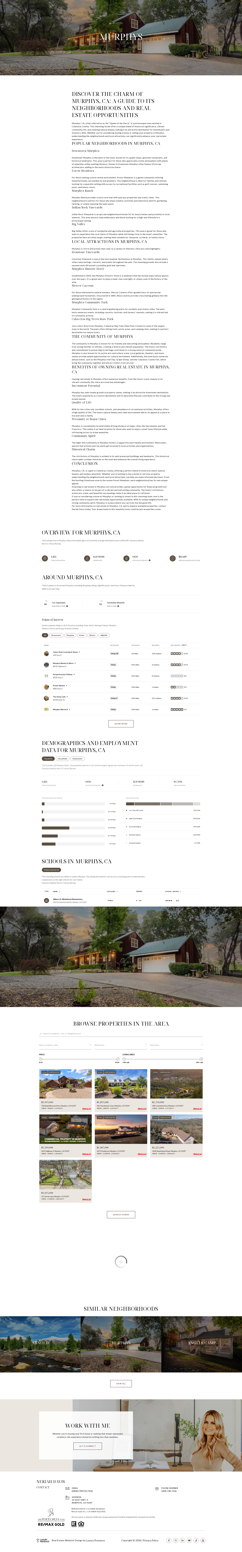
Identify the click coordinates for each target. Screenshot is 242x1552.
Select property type (48, 1045)
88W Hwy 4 (57, 688)
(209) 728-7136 (168, 1491)
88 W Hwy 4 (58, 677)
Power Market (59, 685)
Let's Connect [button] (87, 1446)
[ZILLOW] (202, 1540)
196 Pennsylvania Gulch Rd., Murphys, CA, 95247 (70, 902)
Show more (121, 724)
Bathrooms (99, 1045)
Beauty (93, 635)
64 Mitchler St (59, 700)
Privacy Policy (150, 1540)
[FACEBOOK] (168, 1540)
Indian (75, 214)
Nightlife (105, 635)
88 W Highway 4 (59, 666)
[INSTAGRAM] (175, 1540)
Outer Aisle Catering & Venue (65, 652)
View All (121, 1384)
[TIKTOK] (196, 1540)
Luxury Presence (95, 1540)
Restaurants (57, 635)
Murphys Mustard (60, 709)
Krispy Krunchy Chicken (62, 674)
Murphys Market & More (63, 663)
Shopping (71, 635)
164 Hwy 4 (57, 655)
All (46, 635)
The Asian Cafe (59, 697)
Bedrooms (154, 1045)
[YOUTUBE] (189, 1540)
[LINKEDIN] (182, 1540)
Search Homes (121, 1215)
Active (82, 635)
